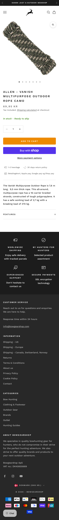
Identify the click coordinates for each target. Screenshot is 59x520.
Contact (7, 383)
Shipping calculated (27, 110)
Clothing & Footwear (14, 404)
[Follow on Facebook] (4, 476)
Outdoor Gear (10, 409)
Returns (7, 357)
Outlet (6, 420)
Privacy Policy (10, 373)
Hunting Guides (11, 425)
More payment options (29, 158)
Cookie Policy (10, 378)
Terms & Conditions (13, 363)
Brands (7, 415)
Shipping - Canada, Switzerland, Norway (25, 352)
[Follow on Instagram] (12, 476)
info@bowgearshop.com (16, 326)
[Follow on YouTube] (21, 476)
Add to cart (29, 141)
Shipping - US (10, 342)
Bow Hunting (10, 399)
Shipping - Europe (13, 347)
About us (8, 368)
